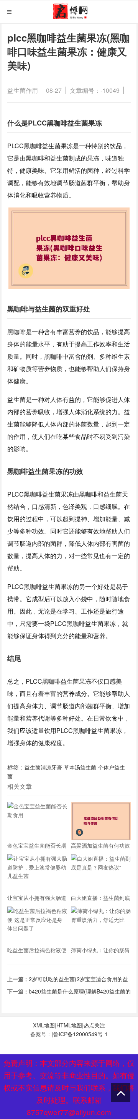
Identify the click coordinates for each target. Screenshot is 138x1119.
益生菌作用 (22, 90)
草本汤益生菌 (80, 767)
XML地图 (44, 1025)
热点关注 (94, 1025)
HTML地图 (69, 1025)
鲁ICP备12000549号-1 (80, 1034)
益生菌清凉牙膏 (43, 767)
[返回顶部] (120, 1092)
